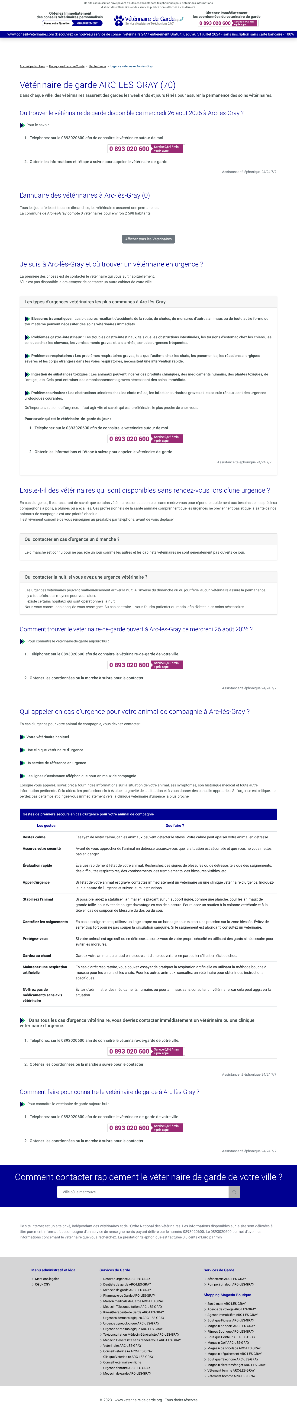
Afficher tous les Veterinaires (148, 239)
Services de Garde (115, 1270)
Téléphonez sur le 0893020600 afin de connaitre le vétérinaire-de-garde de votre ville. (104, 654)
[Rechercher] (234, 1192)
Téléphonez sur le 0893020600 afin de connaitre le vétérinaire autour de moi (96, 137)
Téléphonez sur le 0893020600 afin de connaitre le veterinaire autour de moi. (102, 428)
